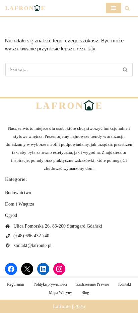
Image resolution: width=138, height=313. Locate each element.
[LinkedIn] (43, 269)
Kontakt (124, 284)
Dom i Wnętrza (19, 204)
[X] (27, 269)
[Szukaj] (127, 8)
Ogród (11, 215)
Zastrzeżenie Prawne (92, 284)
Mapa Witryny (60, 292)
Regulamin (15, 284)
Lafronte (62, 306)
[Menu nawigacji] (113, 8)
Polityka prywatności (50, 284)
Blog (85, 292)
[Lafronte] (25, 8)
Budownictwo (18, 192)
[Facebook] (11, 269)
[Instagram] (59, 269)
